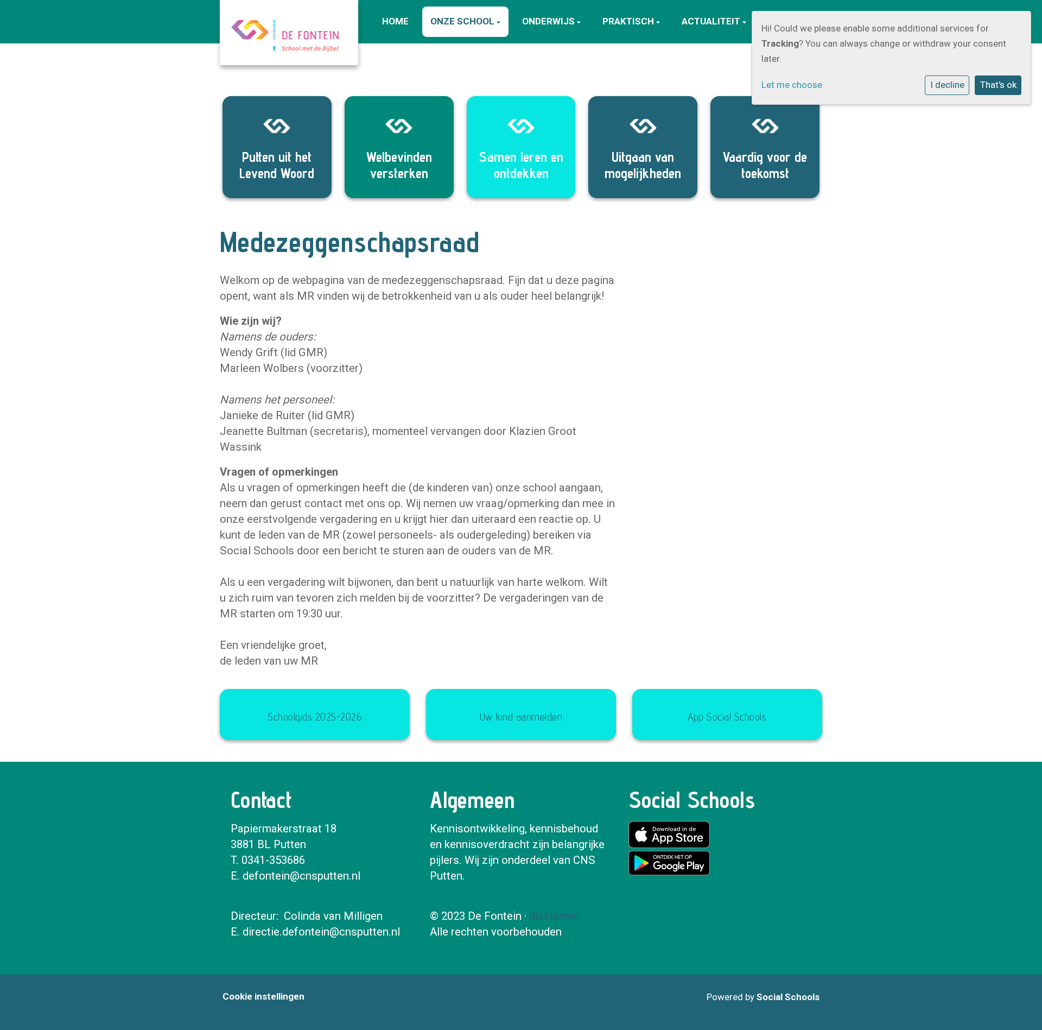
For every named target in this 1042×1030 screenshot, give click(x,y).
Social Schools (788, 996)
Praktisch (629, 21)
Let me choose (791, 84)
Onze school (463, 21)
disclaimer (554, 915)
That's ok (998, 84)
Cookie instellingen (263, 996)
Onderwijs (549, 21)
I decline (947, 84)
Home (395, 21)
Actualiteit (712, 21)
